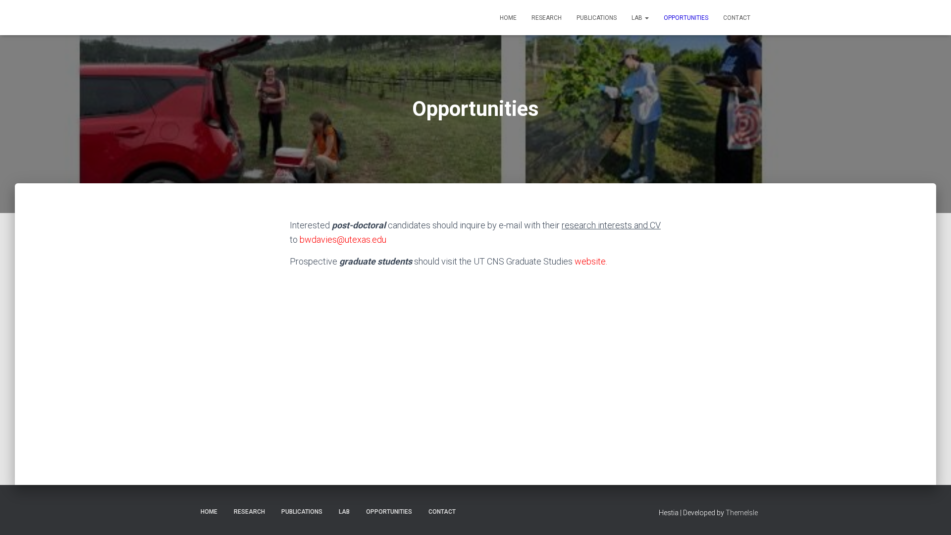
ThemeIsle (742, 513)
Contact (736, 17)
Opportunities (686, 17)
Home (508, 17)
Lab (638, 17)
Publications (597, 17)
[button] (646, 17)
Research (546, 17)
